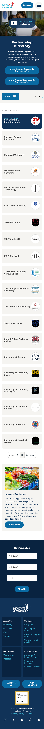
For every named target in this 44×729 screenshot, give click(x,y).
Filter (7, 96)
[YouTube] (22, 719)
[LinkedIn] (38, 719)
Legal (30, 714)
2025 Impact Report (29, 629)
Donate (27, 5)
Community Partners (29, 662)
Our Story (7, 624)
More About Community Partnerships (22, 81)
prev (11, 455)
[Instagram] (30, 719)
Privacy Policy (17, 714)
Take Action (8, 655)
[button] (22, 23)
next (32, 455)
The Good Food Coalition (31, 641)
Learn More (14, 524)
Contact (6, 636)
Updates (7, 658)
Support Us (11, 684)
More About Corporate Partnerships (22, 70)
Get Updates (32, 684)
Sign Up (22, 589)
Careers (6, 632)
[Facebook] (13, 719)
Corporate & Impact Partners (31, 656)
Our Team (7, 628)
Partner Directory (32, 666)
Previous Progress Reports (32, 635)
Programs (28, 624)
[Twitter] (5, 719)
